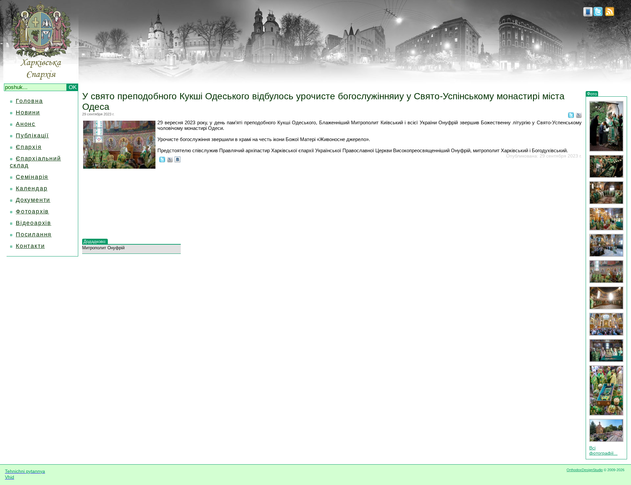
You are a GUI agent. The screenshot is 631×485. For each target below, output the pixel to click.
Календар (31, 188)
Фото (592, 93)
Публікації (32, 135)
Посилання (34, 234)
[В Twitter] (571, 116)
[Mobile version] (588, 14)
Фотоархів (32, 211)
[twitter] (598, 14)
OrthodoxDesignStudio (585, 470)
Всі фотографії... (603, 450)
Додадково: (94, 241)
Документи (33, 200)
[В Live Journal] (579, 116)
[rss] (610, 14)
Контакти (30, 246)
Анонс (25, 124)
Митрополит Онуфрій (103, 247)
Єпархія (29, 147)
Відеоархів (33, 223)
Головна (29, 101)
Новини (28, 112)
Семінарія (32, 177)
